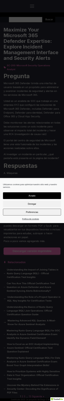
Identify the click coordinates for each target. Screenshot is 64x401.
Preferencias (32, 212)
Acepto (32, 195)
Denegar (32, 204)
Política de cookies (30, 219)
